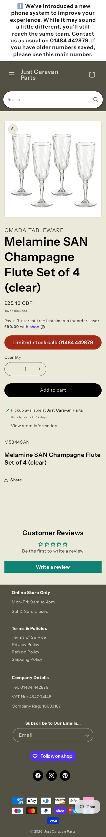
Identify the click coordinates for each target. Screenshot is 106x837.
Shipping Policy (27, 659)
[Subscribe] (86, 735)
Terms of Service (29, 637)
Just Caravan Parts (60, 831)
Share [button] (16, 479)
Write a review (53, 567)
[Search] (96, 99)
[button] (11, 74)
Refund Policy (25, 652)
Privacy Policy (25, 644)
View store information (34, 425)
